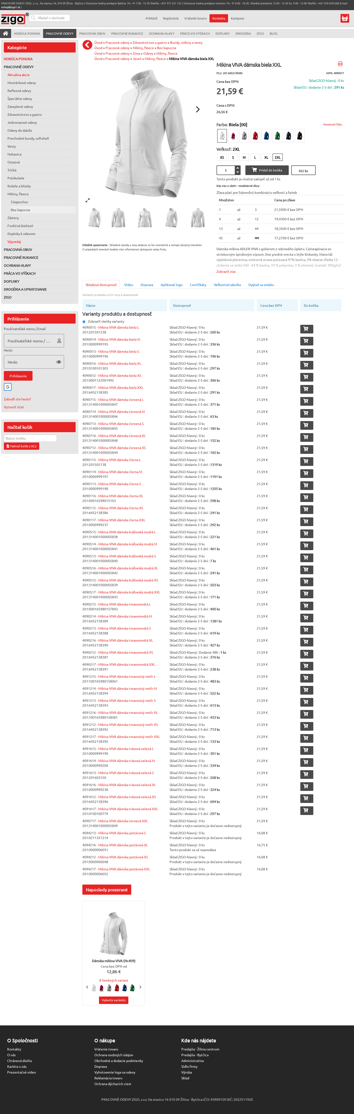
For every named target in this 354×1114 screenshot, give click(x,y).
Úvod (98, 42)
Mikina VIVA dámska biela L (118, 327)
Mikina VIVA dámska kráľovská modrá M (127, 544)
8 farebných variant (113, 980)
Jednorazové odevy (22, 122)
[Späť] (88, 45)
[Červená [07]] (255, 136)
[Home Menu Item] (5, 33)
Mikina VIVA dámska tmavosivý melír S (127, 700)
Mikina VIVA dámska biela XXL (191, 58)
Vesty (11, 146)
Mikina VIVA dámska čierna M (120, 471)
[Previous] (87, 987)
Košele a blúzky (19, 186)
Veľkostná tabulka (227, 284)
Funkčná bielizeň (20, 225)
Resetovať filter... (333, 124)
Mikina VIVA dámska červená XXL (123, 821)
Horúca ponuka (18, 59)
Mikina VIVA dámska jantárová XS (123, 857)
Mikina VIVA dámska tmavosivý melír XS (128, 724)
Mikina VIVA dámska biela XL (119, 363)
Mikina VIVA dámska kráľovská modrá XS (128, 580)
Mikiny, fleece (18, 194)
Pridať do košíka (270, 170)
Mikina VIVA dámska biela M (119, 339)
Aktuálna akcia (18, 74)
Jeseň (137, 58)
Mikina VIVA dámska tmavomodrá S (124, 628)
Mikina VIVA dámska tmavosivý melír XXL (129, 736)
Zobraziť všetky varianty (106, 321)
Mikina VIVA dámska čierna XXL (121, 520)
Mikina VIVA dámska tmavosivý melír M (127, 688)
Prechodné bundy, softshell (28, 138)
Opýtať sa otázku (261, 284)
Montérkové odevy (21, 82)
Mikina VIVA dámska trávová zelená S (126, 772)
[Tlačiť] (341, 64)
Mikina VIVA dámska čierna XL (120, 496)
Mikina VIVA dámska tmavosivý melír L (127, 676)
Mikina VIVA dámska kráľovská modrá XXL (129, 592)
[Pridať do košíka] (306, 329)
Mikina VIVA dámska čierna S (119, 484)
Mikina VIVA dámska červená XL (122, 435)
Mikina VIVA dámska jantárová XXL (124, 869)
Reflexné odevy (19, 90)
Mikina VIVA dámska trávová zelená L (126, 748)
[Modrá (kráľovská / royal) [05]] (266, 136)
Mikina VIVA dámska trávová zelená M (126, 760)
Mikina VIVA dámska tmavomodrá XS (125, 652)
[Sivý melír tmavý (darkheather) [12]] (244, 136)
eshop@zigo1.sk (10, 7)
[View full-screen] (88, 200)
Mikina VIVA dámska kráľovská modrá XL (128, 568)
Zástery (13, 217)
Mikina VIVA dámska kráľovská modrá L (127, 532)
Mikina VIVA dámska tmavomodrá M (125, 616)
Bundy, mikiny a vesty (186, 42)
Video (128, 284)
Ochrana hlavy (17, 265)
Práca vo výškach (20, 273)
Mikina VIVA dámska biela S (118, 351)
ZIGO (8, 297)
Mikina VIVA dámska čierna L (119, 459)
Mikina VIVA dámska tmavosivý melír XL (128, 712)
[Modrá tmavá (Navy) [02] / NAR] (288, 136)
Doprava (147, 284)
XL (266, 157)
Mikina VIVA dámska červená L (121, 399)
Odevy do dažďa (19, 130)
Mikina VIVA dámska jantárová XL (123, 845)
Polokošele (15, 178)
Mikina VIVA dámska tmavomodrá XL (125, 640)
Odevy (148, 53)
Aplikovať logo (172, 284)
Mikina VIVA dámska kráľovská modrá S (127, 556)
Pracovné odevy (18, 67)
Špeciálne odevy (19, 98)
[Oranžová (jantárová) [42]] (233, 136)
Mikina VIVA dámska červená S (121, 423)
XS (222, 157)
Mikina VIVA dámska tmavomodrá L (124, 604)
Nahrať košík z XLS (23, 446)
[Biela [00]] (222, 136)
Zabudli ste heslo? (17, 399)
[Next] (197, 109)
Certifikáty (198, 284)
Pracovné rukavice (21, 257)
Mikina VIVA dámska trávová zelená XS (127, 797)
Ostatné (13, 162)
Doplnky (11, 281)
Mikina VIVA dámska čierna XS (120, 508)
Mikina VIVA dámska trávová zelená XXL (128, 809)
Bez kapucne (20, 210)
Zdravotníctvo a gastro (24, 114)
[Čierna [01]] (299, 136)
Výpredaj (14, 241)
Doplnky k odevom (21, 233)
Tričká (11, 170)
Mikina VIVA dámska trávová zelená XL (127, 784)
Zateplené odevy (20, 106)
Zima (136, 53)
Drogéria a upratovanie (25, 289)
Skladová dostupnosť (101, 284)
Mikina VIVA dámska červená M (121, 411)
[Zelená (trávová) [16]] (277, 136)
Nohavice (14, 154)
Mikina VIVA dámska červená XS (122, 447)
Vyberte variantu (113, 1000)
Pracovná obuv (18, 249)
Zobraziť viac (226, 271)
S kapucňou (19, 202)
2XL (278, 157)
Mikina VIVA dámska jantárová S (122, 833)
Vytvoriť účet (14, 407)
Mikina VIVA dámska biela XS (119, 375)
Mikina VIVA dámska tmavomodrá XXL (126, 664)
